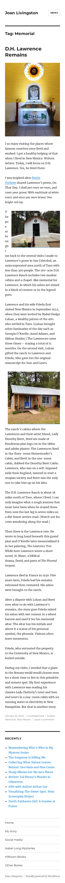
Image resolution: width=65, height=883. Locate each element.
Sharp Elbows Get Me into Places (30, 772)
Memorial (10, 719)
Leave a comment (44, 719)
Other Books (14, 865)
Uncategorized (35, 715)
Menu (54, 12)
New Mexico (24, 719)
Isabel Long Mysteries (20, 848)
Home (9, 822)
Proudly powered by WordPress (43, 876)
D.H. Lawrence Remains (23, 52)
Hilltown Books (15, 856)
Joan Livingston (21, 12)
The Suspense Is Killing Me (27, 757)
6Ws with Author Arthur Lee (27, 786)
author (51, 715)
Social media (14, 839)
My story (11, 831)
